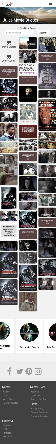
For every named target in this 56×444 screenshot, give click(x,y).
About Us (35, 391)
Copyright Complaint (40, 416)
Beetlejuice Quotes (28, 347)
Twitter (6, 429)
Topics (5, 395)
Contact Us (36, 395)
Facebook (7, 425)
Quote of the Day (38, 399)
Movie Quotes (9, 399)
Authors (6, 391)
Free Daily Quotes (28, 27)
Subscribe (43, 32)
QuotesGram (7, 3)
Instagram (7, 436)
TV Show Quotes (10, 402)
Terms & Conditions (39, 412)
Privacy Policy (37, 408)
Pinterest (7, 432)
